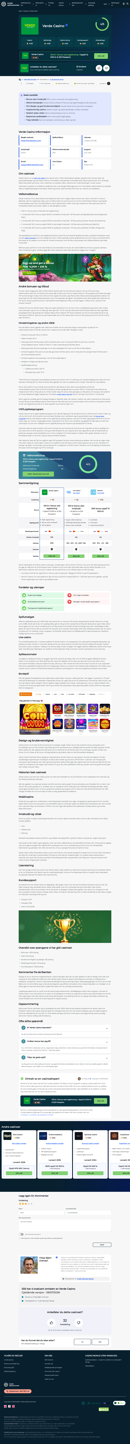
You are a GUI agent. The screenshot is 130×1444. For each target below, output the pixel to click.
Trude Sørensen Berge (56, 79)
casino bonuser (30, 238)
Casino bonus (61, 4)
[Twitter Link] (5, 1406)
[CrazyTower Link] (114, 1136)
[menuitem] (26, 4)
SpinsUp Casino (90, 1135)
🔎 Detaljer (30, 83)
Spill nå (101, 56)
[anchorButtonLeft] (21, 83)
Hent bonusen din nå (38, 474)
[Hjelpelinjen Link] (94, 1403)
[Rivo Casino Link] (7, 1136)
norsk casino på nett (64, 394)
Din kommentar (25, 1218)
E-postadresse (71, 1209)
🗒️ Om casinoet (44, 83)
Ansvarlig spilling (91, 4)
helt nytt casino (39, 178)
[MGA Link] (106, 1403)
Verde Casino (37, 54)
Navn (20, 1209)
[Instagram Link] (13, 1406)
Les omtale (76, 493)
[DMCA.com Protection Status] (104, 1410)
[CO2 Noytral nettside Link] (119, 1404)
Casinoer (26, 11)
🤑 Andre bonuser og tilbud (84, 83)
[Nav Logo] (9, 4)
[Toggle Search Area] (127, 4)
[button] (123, 4)
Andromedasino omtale (54, 1143)
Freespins (51, 4)
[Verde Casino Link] (29, 26)
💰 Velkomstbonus (62, 83)
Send (102, 1245)
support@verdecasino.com (32, 165)
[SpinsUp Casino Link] (79, 1136)
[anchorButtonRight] (108, 83)
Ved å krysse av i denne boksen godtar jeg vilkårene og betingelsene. (42, 1238)
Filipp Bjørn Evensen (30, 79)
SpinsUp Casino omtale (90, 1143)
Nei (100, 1342)
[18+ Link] (83, 1404)
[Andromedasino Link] (43, 1136)
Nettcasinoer (40, 4)
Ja (82, 1342)
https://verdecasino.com (31, 141)
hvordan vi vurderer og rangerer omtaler (37, 1115)
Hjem (20, 11)
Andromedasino (55, 1135)
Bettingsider (115, 4)
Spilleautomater (26, 4)
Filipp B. (87, 1079)
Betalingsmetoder (77, 4)
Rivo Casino (18, 1135)
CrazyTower (124, 1135)
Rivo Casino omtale (19, 1143)
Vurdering (23, 1200)
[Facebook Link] (9, 1406)
